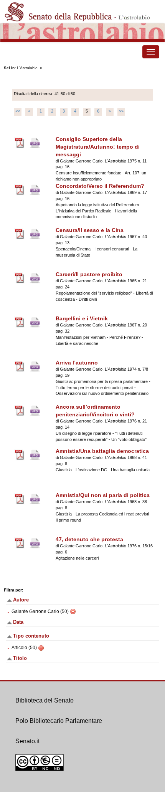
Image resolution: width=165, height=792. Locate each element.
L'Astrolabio (27, 68)
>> (121, 111)
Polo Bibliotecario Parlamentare (58, 720)
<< (17, 111)
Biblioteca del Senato (44, 700)
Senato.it (27, 741)
